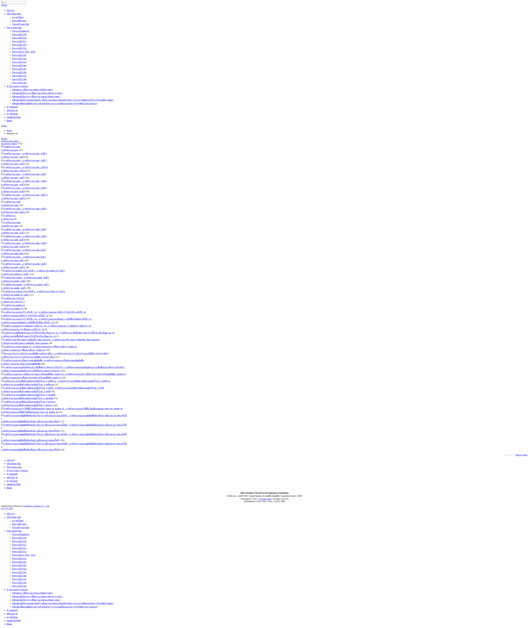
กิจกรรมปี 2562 (19, 59)
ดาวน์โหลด (12, 114)
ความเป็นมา (18, 17)
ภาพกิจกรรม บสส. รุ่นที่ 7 (13, 233)
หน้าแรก (11, 10)
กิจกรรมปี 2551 (19, 41)
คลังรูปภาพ (12, 110)
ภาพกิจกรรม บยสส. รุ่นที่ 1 (13, 288)
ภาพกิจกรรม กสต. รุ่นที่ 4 (13, 212)
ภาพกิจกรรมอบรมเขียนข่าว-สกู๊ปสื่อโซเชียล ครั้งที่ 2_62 (27, 322)
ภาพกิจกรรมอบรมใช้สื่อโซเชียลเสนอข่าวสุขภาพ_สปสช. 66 (29, 412)
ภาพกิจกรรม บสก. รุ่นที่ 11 (13, 198)
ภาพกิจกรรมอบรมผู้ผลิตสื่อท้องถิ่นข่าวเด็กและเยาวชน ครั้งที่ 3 (30, 440)
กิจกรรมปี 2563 (19, 62)
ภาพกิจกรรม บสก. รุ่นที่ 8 (13, 184)
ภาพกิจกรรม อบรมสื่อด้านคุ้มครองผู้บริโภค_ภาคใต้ (26, 391)
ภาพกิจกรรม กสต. (10, 205)
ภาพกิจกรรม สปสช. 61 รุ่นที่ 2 (15, 295)
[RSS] (4, 138)
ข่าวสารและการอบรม (17, 86)
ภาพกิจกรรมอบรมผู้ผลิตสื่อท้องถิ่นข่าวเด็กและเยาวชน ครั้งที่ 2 (30, 431)
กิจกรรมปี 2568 (19, 79)
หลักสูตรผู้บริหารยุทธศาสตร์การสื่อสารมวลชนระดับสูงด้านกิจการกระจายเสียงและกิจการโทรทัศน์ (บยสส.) (63, 100)
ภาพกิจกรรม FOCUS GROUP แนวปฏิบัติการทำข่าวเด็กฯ (28, 357)
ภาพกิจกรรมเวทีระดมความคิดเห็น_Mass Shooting (24, 343)
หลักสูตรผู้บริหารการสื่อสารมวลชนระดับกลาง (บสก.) (37, 93)
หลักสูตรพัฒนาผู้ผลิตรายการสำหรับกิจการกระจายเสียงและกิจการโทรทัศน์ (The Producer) (54, 103)
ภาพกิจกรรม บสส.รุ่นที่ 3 (13, 260)
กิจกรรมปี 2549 (19, 34)
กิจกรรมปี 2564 (19, 65)
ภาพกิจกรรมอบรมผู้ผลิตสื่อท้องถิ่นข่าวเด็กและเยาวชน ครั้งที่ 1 (30, 421)
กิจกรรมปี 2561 (19, 55)
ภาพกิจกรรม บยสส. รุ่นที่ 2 (13, 281)
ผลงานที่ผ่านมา (19, 21)
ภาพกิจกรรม (7, 219)
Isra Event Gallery (9, 143)
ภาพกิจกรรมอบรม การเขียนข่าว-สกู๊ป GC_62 (22, 329)
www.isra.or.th (265, 499)
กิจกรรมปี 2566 (19, 72)
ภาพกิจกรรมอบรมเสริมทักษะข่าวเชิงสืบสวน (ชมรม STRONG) (31, 371)
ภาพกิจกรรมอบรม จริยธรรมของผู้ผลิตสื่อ (21, 364)
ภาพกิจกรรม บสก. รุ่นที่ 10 (13, 171)
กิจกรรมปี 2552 (19, 45)
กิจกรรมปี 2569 (19, 83)
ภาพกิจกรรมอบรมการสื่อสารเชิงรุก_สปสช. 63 (23, 350)
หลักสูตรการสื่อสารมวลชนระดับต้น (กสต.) (32, 90)
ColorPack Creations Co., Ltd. (36, 506)
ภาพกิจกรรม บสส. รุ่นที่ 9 (13, 240)
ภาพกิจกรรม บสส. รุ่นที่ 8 (13, 246)
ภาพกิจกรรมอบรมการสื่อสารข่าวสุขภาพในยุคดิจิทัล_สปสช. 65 (31, 377)
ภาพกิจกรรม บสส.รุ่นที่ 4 (13, 253)
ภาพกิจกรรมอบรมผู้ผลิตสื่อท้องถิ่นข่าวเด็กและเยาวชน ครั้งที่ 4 (30, 449)
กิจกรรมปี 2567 (19, 76)
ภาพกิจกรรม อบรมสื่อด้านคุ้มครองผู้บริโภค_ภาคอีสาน (27, 384)
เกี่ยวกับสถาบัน (14, 14)
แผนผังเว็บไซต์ (13, 117)
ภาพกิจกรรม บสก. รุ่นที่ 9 (13, 191)
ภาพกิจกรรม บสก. (10, 150)
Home (9, 130)
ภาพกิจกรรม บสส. (10, 226)
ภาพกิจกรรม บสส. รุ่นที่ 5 (13, 267)
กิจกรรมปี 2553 (19, 48)
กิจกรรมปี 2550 (19, 38)
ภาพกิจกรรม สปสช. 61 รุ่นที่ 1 (15, 274)
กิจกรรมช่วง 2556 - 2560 (23, 52)
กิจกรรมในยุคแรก (20, 31)
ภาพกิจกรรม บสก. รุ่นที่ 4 (13, 157)
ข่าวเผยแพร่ (12, 107)
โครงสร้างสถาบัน (20, 24)
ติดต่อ (9, 121)
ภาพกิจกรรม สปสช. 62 (12, 309)
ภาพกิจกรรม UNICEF (11, 302)
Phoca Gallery (521, 455)
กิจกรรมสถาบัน (14, 27)
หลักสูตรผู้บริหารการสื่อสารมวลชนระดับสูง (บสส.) (36, 96)
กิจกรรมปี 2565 (19, 69)
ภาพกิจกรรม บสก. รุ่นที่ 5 (13, 164)
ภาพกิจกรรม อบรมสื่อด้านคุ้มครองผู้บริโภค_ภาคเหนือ (27, 398)
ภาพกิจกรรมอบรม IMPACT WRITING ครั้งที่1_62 (24, 315)
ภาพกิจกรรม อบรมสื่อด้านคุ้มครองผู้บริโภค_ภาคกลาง (27, 405)
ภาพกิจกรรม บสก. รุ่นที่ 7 (13, 178)
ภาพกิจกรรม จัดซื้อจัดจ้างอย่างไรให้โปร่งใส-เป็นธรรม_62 (28, 336)
